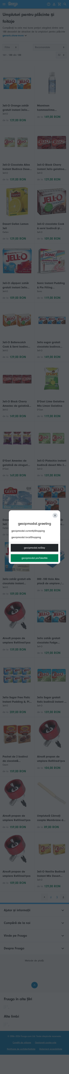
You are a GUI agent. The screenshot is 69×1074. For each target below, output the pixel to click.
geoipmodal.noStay (34, 547)
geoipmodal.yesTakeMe (35, 558)
